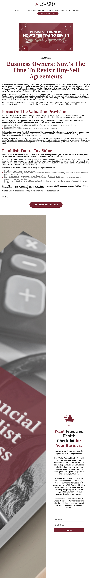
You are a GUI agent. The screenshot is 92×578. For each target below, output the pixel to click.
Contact (76, 10)
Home (17, 10)
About (24, 10)
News (57, 10)
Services (41, 10)
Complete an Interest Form (48, 13)
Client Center (66, 10)
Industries (32, 10)
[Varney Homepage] (46, 4)
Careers (50, 10)
